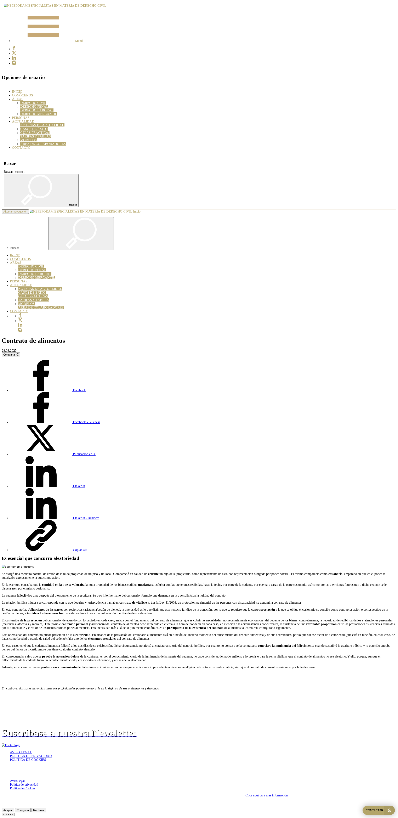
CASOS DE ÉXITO (34, 129)
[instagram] (14, 63)
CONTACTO (21, 147)
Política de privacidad (24, 784)
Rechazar (39, 810)
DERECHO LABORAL (36, 110)
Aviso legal (17, 781)
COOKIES (8, 814)
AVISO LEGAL (21, 752)
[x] (14, 53)
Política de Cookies (22, 788)
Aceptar (8, 810)
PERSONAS (20, 117)
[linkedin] (14, 58)
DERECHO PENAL (34, 106)
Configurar (23, 810)
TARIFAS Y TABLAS (35, 136)
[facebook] (14, 49)
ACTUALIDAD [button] (23, 121)
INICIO (17, 91)
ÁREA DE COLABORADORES (43, 144)
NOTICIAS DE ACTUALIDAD (42, 125)
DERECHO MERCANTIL (38, 114)
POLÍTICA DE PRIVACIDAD (31, 756)
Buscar (8, 171)
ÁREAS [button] (17, 99)
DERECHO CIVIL (33, 103)
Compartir (9, 354)
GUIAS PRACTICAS (35, 132)
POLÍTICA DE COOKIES (28, 759)
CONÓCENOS (22, 95)
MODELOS (28, 140)
